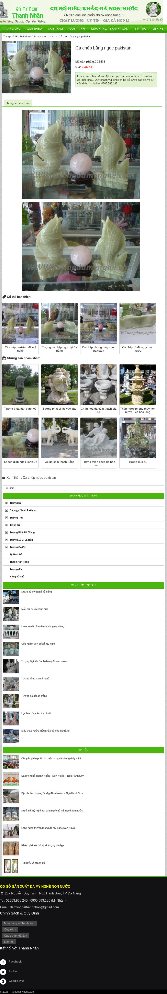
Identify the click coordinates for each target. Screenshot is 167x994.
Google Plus (16, 980)
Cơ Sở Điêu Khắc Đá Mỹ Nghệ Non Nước (81, 12)
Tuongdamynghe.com (22, 991)
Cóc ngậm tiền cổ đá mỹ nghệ (38, 643)
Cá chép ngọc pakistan (44, 36)
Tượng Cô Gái (18, 547)
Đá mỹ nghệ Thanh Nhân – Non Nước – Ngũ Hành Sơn (52, 775)
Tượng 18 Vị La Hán (21, 539)
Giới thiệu (34, 28)
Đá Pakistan (23, 36)
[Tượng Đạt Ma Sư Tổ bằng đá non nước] (11, 666)
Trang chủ (12, 28)
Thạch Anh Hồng (19, 561)
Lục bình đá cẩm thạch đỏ (36, 713)
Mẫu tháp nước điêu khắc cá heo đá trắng (45, 730)
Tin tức (140, 28)
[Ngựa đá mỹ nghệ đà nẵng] (11, 597)
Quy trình (77, 28)
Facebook (15, 961)
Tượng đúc (16, 569)
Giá (77, 66)
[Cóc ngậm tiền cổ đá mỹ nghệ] (11, 649)
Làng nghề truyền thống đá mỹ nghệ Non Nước (48, 828)
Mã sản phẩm (84, 61)
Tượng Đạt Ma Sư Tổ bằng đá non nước (44, 661)
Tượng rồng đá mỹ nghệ (35, 678)
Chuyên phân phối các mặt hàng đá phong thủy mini (51, 758)
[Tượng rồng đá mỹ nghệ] (11, 684)
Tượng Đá (16, 503)
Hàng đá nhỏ (17, 576)
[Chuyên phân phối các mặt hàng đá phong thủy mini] (11, 761)
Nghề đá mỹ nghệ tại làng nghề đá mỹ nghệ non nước (52, 810)
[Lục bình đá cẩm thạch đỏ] (11, 718)
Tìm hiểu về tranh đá (33, 862)
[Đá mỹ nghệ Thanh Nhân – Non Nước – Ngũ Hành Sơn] (11, 779)
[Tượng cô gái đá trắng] (11, 701)
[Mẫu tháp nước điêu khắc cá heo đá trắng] (11, 736)
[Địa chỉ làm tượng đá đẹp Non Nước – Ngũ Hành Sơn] (11, 796)
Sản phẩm (55, 28)
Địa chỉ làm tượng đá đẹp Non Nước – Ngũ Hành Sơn (52, 793)
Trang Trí (15, 525)
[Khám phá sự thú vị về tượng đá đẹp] (11, 848)
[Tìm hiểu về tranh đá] (11, 866)
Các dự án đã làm (15, 935)
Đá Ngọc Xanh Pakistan (23, 510)
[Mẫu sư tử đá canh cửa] (11, 614)
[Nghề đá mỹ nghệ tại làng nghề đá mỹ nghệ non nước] (11, 814)
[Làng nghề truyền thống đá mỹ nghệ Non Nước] (11, 831)
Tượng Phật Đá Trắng (22, 532)
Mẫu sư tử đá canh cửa (34, 609)
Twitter (13, 971)
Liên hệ (158, 28)
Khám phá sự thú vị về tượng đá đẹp (42, 845)
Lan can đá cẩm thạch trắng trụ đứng (42, 626)
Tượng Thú (16, 517)
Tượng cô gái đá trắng (34, 696)
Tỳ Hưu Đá (16, 554)
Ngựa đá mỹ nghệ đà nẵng (36, 591)
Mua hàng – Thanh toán (109, 28)
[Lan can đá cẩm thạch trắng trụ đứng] (11, 631)
